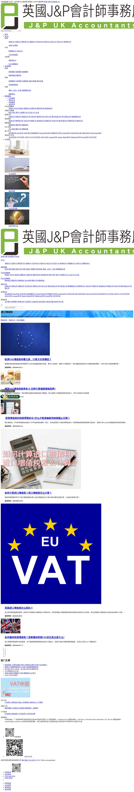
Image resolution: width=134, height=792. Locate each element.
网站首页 (4, 320)
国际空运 (18, 125)
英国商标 (18, 72)
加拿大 (28, 269)
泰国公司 (48, 121)
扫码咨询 (8, 772)
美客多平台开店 (56, 133)
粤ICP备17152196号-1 (29, 760)
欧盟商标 (12, 72)
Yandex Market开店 (64, 137)
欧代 (10, 112)
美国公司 (12, 121)
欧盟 (6, 269)
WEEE (16, 108)
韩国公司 (33, 121)
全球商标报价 (13, 85)
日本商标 (18, 81)
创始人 (20, 702)
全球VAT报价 (13, 45)
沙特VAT (20, 51)
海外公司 (12, 100)
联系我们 (14, 302)
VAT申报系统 (13, 55)
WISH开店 (27, 133)
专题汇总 (12, 320)
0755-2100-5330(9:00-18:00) (10, 777)
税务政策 (14, 714)
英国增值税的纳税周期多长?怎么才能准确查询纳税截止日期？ (37, 418)
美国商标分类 (26, 90)
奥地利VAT (67, 42)
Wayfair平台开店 (45, 133)
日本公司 (27, 121)
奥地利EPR (48, 108)
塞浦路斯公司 (76, 116)
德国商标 (25, 72)
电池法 (21, 108)
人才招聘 (39, 702)
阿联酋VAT (12, 51)
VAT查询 (14, 708)
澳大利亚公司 (63, 121)
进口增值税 (21, 320)
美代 (17, 112)
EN (59, 2)
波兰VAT (54, 42)
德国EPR (27, 108)
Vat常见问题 (49, 302)
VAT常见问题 (30, 714)
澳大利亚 (40, 81)
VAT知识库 (22, 714)
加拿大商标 (32, 81)
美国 (16, 269)
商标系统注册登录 (15, 75)
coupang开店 (53, 137)
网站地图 (8, 708)
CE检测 (21, 112)
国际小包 (18, 129)
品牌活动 (14, 702)
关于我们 (8, 302)
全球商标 (8, 66)
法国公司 (12, 116)
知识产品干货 (58, 302)
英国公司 (18, 116)
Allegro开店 (66, 133)
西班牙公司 (41, 116)
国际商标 (4, 267)
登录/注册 (47, 2)
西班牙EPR (40, 108)
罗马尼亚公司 (66, 116)
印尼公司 (55, 121)
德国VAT (33, 42)
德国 (13, 269)
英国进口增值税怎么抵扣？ (19, 608)
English (17, 256)
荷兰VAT (60, 42)
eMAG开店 (44, 137)
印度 (24, 269)
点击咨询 (8, 774)
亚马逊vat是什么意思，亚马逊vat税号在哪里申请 (21, 669)
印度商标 (25, 81)
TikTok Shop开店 (95, 133)
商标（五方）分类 (15, 90)
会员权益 (54, 2)
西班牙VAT (25, 42)
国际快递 (25, 129)
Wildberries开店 (76, 137)
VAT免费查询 (13, 64)
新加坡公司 (41, 121)
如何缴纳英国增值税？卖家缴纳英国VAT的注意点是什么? (34, 637)
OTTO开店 (20, 137)
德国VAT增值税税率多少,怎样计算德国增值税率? (30, 388)
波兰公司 (48, 116)
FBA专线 (12, 129)
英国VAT (12, 42)
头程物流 (12, 102)
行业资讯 (12, 156)
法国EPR (33, 108)
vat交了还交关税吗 (11, 675)
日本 (20, 269)
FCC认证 (36, 112)
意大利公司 (32, 116)
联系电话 (8, 787)
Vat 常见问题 (13, 208)
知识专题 (12, 191)
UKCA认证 (29, 112)
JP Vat (7, 36)
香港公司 (80, 121)
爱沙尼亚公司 (56, 116)
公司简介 (8, 702)
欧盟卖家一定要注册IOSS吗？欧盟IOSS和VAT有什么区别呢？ (26, 665)
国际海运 (12, 125)
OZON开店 (93, 137)
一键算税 (35, 708)
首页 (6, 34)
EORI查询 (21, 708)
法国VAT (18, 42)
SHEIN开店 (86, 133)
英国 (9, 269)
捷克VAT (47, 42)
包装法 (11, 108)
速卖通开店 (35, 133)
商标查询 (12, 94)
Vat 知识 (7, 139)
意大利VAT (40, 42)
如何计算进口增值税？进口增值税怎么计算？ (28, 493)
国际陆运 (25, 125)
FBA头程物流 (5, 278)
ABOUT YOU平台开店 (32, 137)
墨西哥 (33, 269)
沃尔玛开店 (12, 137)
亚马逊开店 (12, 133)
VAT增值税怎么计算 (12, 671)
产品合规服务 (5, 273)
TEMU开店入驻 (76, 133)
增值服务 (8, 96)
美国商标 (12, 81)
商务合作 (21, 302)
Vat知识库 (34, 302)
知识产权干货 (13, 226)
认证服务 (12, 98)
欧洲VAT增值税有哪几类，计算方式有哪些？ (28, 359)
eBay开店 (20, 133)
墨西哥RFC (12, 60)
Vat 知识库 (12, 174)
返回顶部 (8, 789)
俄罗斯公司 (19, 121)
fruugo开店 (84, 137)
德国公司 (25, 116)
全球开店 (12, 104)
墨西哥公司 (72, 121)
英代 (13, 112)
